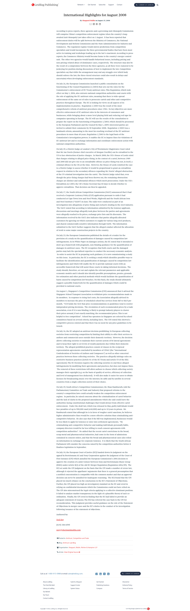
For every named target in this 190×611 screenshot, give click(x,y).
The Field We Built (49, 585)
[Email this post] (90, 24)
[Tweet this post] (94, 24)
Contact (119, 5)
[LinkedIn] (100, 573)
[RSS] (108, 573)
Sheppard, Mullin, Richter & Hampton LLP (83, 548)
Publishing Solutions (102, 585)
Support (111, 5)
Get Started (92, 5)
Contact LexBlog (48, 598)
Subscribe (102, 5)
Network (80, 5)
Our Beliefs (46, 592)
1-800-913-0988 (54, 574)
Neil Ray (60, 520)
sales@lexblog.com (75, 574)
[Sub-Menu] (84, 5)
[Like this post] (97, 24)
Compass (99, 588)
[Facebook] (96, 573)
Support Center (75, 585)
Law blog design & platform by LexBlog (136, 608)
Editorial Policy (127, 585)
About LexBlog (47, 582)
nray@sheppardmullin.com (68, 530)
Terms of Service (128, 588)
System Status (75, 588)
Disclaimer (126, 582)
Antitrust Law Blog (69, 543)
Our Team (46, 595)
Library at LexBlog (48, 588)
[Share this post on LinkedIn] (100, 24)
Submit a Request (76, 582)
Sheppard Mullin (88, 20)
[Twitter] (104, 573)
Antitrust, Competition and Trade (77, 538)
